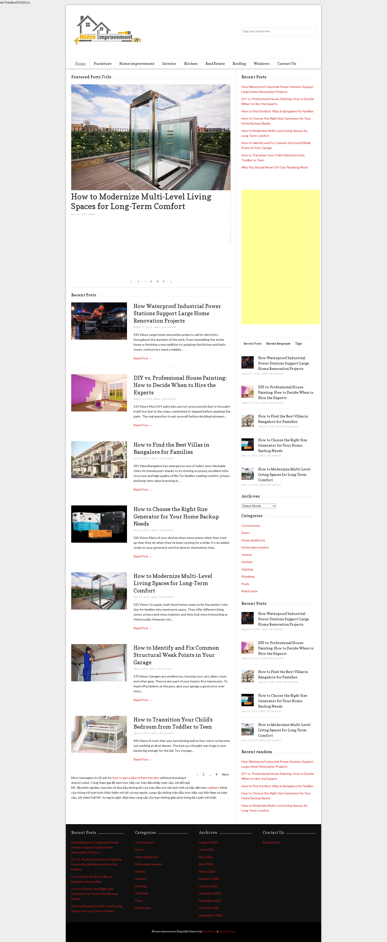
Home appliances (253, 540)
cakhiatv (213, 787)
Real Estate (215, 63)
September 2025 (210, 915)
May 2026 (206, 857)
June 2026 (206, 849)
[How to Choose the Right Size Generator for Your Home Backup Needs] (99, 524)
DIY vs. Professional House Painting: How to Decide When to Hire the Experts (180, 385)
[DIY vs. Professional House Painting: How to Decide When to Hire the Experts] (99, 393)
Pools (245, 584)
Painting (247, 569)
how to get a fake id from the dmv (135, 778)
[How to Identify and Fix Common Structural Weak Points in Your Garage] (99, 663)
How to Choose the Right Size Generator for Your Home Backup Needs (176, 516)
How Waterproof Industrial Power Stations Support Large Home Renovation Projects (177, 313)
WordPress (209, 931)
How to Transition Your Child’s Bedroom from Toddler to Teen (146, 254)
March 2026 (207, 871)
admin (91, 267)
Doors (245, 533)
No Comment (169, 327)
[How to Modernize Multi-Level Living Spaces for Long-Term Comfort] (99, 591)
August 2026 (208, 842)
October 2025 (209, 908)
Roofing (239, 63)
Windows (262, 63)
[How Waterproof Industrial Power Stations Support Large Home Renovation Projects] (99, 321)
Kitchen (191, 63)
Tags (298, 343)
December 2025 (210, 893)
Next (225, 774)
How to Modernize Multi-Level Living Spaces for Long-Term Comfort (172, 583)
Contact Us (286, 63)
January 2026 (208, 886)
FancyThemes (227, 931)
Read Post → (142, 358)
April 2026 (206, 864)
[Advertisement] (280, 257)
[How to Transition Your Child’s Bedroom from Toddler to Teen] (150, 243)
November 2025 (210, 901)
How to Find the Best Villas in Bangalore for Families (277, 111)
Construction (250, 525)
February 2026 (209, 879)
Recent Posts (253, 343)
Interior (169, 63)
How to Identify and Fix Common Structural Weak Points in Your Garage (176, 655)
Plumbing (247, 576)
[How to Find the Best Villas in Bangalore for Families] (99, 460)
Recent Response (278, 343)
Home (80, 63)
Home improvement (137, 63)
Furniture (103, 63)
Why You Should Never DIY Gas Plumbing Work (274, 167)
